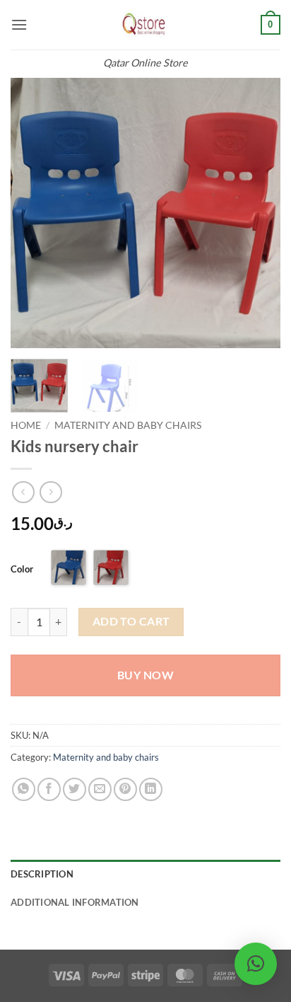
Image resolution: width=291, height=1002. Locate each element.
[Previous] (34, 213)
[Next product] (23, 492)
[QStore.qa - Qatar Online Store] (145, 25)
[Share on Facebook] (49, 789)
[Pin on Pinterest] (125, 789)
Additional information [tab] (75, 902)
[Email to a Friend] (100, 789)
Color (22, 569)
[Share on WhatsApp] (23, 789)
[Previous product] (50, 492)
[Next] (257, 213)
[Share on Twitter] (74, 789)
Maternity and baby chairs (127, 425)
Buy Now (145, 675)
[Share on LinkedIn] (150, 789)
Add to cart (131, 621)
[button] (19, 24)
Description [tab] (42, 874)
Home (26, 425)
